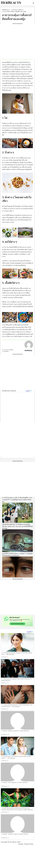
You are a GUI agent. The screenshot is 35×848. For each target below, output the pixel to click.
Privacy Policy (28, 844)
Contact (20, 844)
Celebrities (6, 351)
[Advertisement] (17, 42)
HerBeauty (28, 350)
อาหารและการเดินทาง (9, 349)
